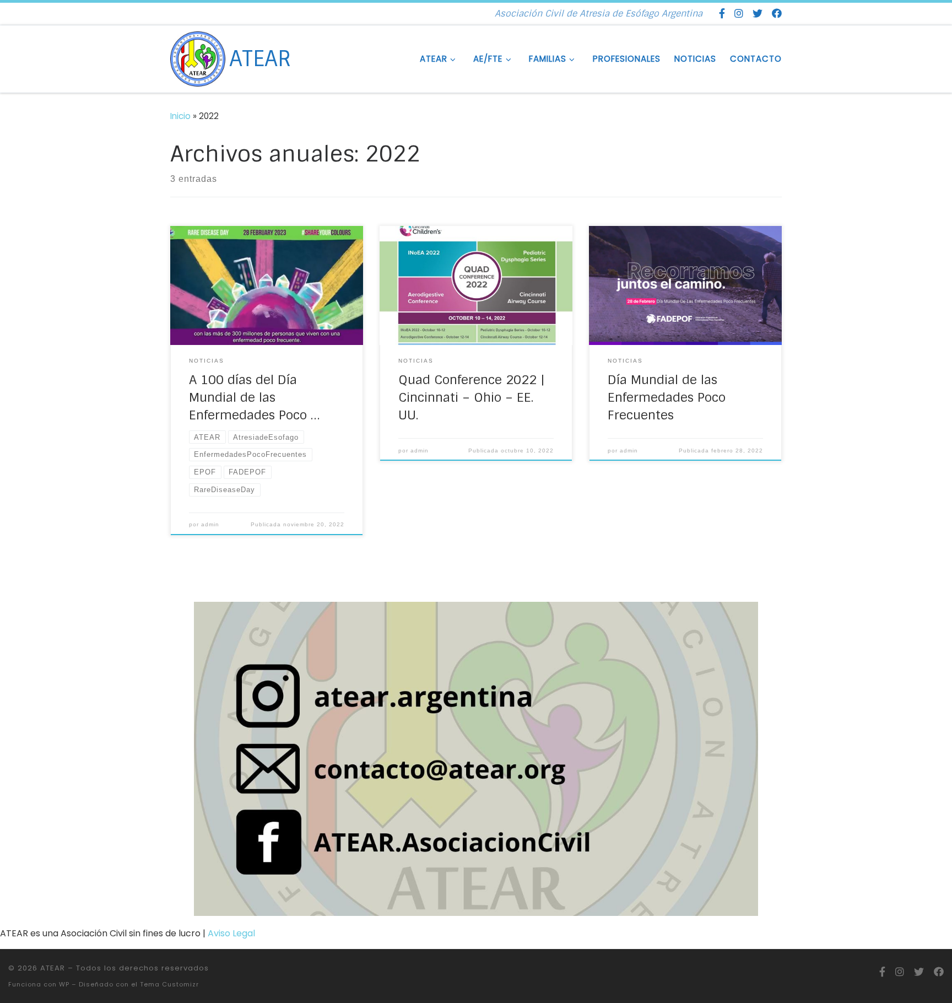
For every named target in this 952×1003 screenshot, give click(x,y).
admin (210, 524)
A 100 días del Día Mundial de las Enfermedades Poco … (254, 397)
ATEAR (52, 968)
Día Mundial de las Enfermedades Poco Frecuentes (667, 397)
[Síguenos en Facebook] (722, 14)
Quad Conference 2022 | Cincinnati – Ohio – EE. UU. (471, 397)
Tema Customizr (169, 984)
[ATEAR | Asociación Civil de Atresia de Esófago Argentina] (197, 58)
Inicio (180, 116)
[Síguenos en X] (757, 14)
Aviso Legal (231, 933)
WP (64, 984)
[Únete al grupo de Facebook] (777, 14)
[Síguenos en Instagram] (738, 14)
